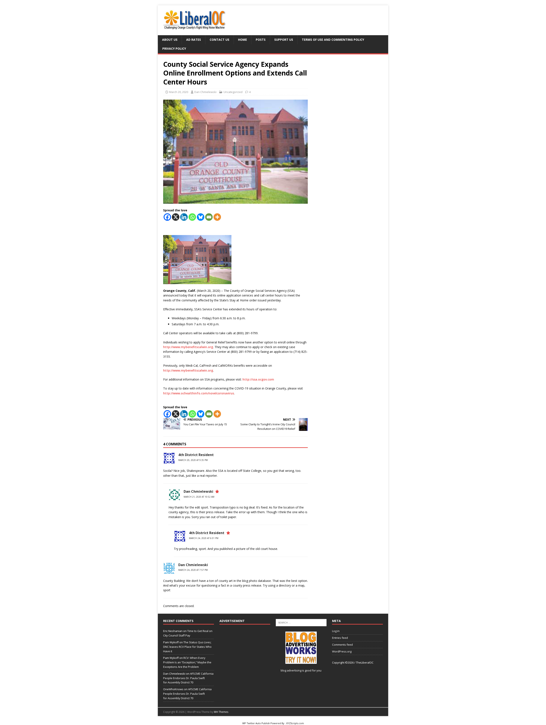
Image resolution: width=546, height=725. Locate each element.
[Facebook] (167, 217)
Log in (336, 631)
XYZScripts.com (295, 723)
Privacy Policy (174, 48)
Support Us (283, 40)
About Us (169, 40)
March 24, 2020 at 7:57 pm (193, 569)
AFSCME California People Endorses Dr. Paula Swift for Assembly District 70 (188, 678)
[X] (175, 217)
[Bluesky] (200, 217)
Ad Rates (193, 40)
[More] (217, 217)
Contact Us (219, 40)
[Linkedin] (184, 217)
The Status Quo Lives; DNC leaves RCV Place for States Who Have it (187, 646)
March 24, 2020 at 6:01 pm (203, 538)
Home (242, 40)
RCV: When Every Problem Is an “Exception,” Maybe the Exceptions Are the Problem (187, 662)
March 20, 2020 (178, 92)
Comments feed (342, 645)
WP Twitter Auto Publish (256, 723)
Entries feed (340, 638)
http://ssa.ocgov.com (258, 379)
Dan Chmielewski (205, 92)
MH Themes (221, 712)
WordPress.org (341, 651)
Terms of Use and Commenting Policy (333, 40)
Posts (261, 40)
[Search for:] (301, 622)
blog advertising (291, 670)
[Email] (209, 217)
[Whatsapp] (192, 217)
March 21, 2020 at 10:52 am (199, 496)
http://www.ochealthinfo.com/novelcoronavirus (198, 393)
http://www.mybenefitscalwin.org (188, 347)
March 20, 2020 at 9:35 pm (193, 460)
